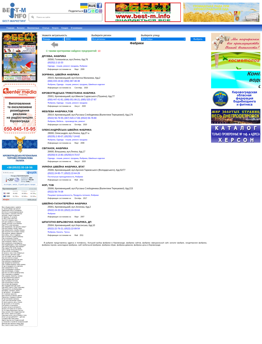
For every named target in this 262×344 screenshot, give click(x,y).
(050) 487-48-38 (72, 81)
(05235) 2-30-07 (55, 136)
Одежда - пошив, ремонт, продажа (63, 66)
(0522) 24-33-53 (55, 210)
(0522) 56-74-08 (55, 192)
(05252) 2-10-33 (55, 62)
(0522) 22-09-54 (72, 228)
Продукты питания (81, 195)
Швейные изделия (96, 84)
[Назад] (54, 44)
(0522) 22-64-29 (72, 173)
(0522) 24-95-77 (55, 173)
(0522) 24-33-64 (72, 210)
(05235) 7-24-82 (72, 136)
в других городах (29, 184)
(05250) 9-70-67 (72, 155)
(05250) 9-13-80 (55, 155)
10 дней (20, 184)
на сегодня (7, 184)
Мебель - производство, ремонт (70, 121)
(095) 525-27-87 (88, 99)
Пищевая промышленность (60, 195)
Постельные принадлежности (61, 177)
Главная (10, 28)
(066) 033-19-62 (55, 81)
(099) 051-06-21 (72, 99)
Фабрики (83, 66)
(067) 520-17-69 (72, 118)
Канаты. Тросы (63, 232)
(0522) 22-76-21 (55, 228)
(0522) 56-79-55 (55, 118)
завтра (14, 184)
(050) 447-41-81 (55, 99)
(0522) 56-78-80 (88, 118)
